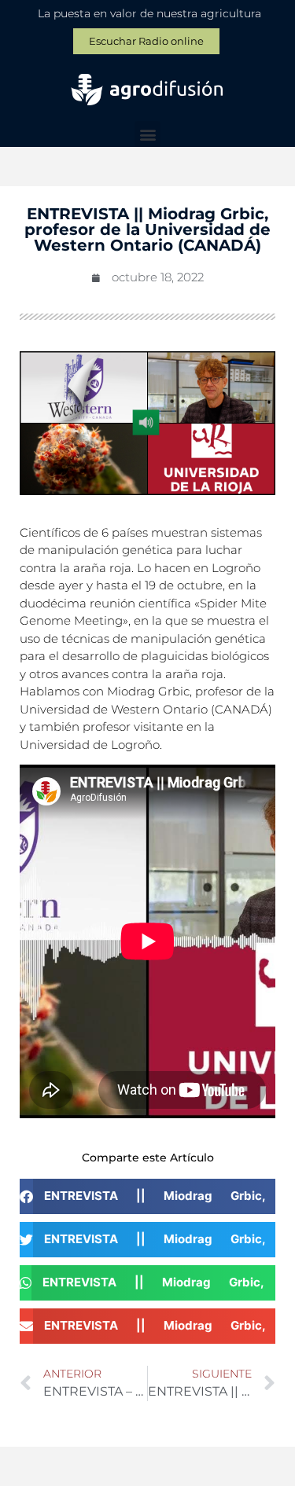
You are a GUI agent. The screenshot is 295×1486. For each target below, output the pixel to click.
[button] (147, 134)
